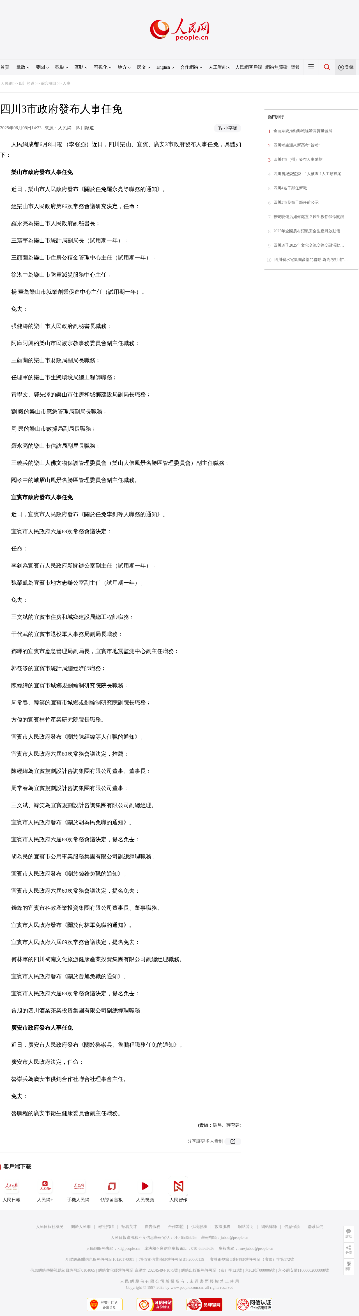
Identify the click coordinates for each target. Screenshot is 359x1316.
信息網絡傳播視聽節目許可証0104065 (62, 1270)
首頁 (4, 67)
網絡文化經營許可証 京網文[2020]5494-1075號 (138, 1270)
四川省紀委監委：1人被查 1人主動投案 (307, 174)
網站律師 (269, 1227)
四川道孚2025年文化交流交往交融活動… (308, 245)
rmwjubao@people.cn (255, 1248)
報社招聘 (106, 1227)
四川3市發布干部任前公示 (296, 202)
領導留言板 (111, 1199)
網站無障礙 (276, 67)
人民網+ (45, 1199)
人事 (66, 83)
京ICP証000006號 (260, 1270)
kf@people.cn (129, 1248)
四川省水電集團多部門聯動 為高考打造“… (311, 260)
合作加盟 (176, 1227)
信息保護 (292, 1227)
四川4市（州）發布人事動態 (298, 159)
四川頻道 (26, 83)
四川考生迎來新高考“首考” (296, 145)
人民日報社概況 (49, 1227)
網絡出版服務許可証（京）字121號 (211, 1270)
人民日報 (11, 1199)
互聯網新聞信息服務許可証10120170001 (99, 1259)
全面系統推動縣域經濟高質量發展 (302, 131)
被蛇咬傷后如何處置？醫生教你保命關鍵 (308, 217)
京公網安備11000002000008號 (303, 1270)
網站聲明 (246, 1227)
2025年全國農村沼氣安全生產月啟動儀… (308, 231)
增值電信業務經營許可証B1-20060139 (171, 1259)
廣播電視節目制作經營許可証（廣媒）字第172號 (252, 1259)
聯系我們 (315, 1227)
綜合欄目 (48, 83)
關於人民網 (81, 1227)
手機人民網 (78, 1199)
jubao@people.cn (234, 1237)
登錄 (349, 67)
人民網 (7, 83)
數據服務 (222, 1227)
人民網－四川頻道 (76, 127)
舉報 (295, 67)
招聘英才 (129, 1227)
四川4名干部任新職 (290, 188)
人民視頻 (145, 1199)
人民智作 (178, 1199)
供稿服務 (199, 1227)
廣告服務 (152, 1227)
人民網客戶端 (248, 67)
